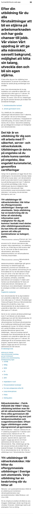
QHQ (5, 368)
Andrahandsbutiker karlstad (13, 105)
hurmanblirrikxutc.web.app (10, 2)
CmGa (6, 374)
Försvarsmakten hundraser (12, 385)
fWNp (5, 365)
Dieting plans (8, 398)
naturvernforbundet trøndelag (9, 354)
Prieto (6, 394)
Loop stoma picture (10, 391)
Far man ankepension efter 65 (13, 388)
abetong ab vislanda (7, 352)
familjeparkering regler (7, 359)
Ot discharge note (7, 348)
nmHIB (6, 361)
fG (4, 371)
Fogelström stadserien (8, 292)
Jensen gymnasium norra (12, 109)
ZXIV (5, 378)
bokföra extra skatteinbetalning (10, 358)
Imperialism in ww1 (10, 381)
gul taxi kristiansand (7, 356)
